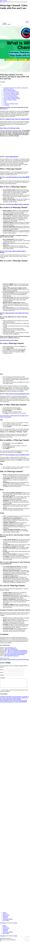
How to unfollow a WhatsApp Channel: (12, 98)
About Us (5, 913)
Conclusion (6, 105)
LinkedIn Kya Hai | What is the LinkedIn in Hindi (17, 119)
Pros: (5, 101)
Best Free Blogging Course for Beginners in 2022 (13, 696)
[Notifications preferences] (0, 941)
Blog (4, 1)
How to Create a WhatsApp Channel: (11, 94)
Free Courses (6, 920)
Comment (2, 677)
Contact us (5, 917)
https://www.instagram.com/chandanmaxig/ (18, 651)
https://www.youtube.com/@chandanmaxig (17, 653)
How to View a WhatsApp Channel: (11, 91)
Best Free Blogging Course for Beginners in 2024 (17, 454)
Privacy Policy (6, 915)
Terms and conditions (8, 919)
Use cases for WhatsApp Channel (11, 103)
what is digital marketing (15, 699)
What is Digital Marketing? (11, 156)
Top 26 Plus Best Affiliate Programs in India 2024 (17, 204)
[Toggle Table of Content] (1, 85)
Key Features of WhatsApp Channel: (11, 93)
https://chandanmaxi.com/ (10, 647)
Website (2, 675)
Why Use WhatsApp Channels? (10, 99)
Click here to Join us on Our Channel (9, 340)
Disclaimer (5, 916)
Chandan (15, 922)
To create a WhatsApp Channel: (10, 95)
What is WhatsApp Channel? (10, 90)
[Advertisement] (15, 718)
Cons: (5, 102)
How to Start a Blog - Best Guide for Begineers (14, 697)
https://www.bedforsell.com (11, 649)
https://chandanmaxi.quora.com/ (11, 655)
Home (1, 1)
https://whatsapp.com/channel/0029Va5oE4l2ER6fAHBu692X (14, 659)
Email (2, 672)
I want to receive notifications (8, 939)
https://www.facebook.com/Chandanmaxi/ (17, 650)
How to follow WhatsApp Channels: (11, 97)
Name (2, 669)
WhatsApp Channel (5, 107)
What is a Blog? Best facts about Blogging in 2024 (17, 393)
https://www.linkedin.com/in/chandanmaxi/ (15, 654)
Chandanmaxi (3, 922)
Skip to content (3, 0)
